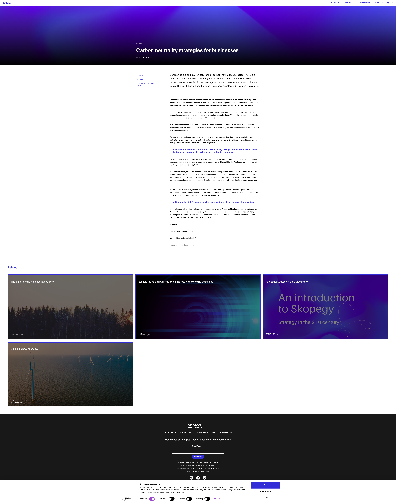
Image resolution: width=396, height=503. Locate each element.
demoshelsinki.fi (225, 432)
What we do (348, 3)
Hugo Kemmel (189, 245)
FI (392, 3)
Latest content (364, 3)
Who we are (334, 3)
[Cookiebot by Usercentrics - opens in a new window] (126, 499)
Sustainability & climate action (146, 84)
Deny (266, 497)
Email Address (198, 446)
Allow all (266, 485)
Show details (219, 499)
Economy (140, 79)
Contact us (379, 3)
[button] (340, 3)
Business (140, 75)
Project (139, 44)
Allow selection (265, 491)
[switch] (172, 499)
